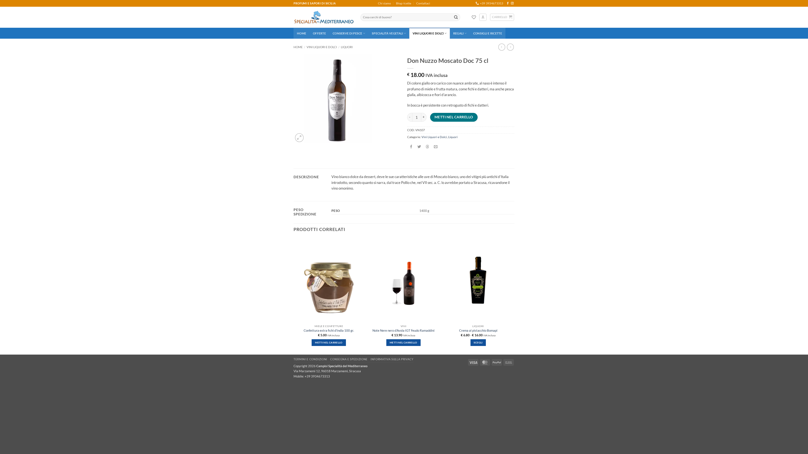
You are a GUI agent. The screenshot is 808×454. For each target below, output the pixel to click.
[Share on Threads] (427, 146)
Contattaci (423, 3)
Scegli (478, 342)
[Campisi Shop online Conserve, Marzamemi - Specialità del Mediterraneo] (324, 17)
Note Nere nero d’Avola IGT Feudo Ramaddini (403, 330)
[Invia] (456, 17)
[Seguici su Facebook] (507, 3)
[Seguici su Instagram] (512, 3)
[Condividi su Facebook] (411, 146)
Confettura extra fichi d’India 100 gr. (329, 330)
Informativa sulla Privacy (392, 359)
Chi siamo (384, 3)
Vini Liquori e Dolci (428, 33)
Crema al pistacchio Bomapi (478, 330)
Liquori (347, 47)
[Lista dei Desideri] (474, 17)
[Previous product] (510, 47)
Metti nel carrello (454, 117)
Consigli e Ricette (487, 33)
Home (301, 33)
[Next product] (501, 47)
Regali (458, 33)
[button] (482, 17)
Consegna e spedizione (349, 359)
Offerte (319, 33)
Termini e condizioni (310, 359)
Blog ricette (403, 3)
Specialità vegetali (387, 33)
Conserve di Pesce (347, 33)
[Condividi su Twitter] (419, 146)
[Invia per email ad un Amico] (435, 146)
